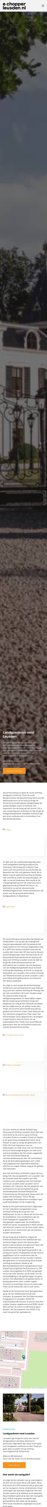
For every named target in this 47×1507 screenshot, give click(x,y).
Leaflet (33, 1387)
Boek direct (14, 1465)
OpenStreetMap (39, 1387)
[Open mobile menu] (43, 6)
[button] (23, 1357)
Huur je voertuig (14, 771)
